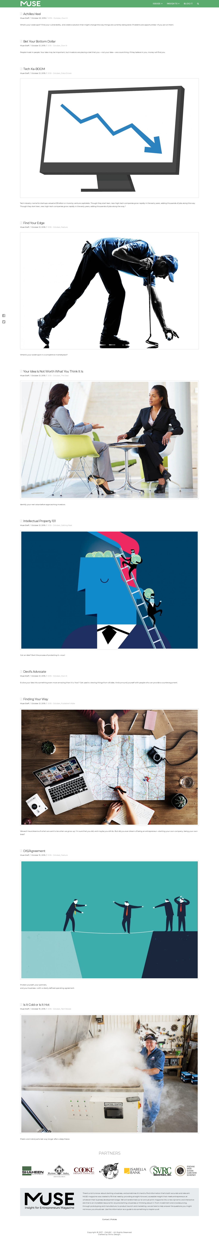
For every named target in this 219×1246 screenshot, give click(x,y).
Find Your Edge (34, 223)
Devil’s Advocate (34, 671)
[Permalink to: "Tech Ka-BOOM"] (109, 138)
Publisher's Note (68, 703)
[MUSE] (30, 4)
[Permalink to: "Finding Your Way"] (109, 767)
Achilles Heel (32, 14)
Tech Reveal (66, 1009)
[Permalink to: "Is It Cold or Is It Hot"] (109, 1073)
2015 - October (54, 18)
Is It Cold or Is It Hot (36, 1005)
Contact (106, 1219)
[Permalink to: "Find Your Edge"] (109, 290)
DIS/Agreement (34, 851)
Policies (114, 1219)
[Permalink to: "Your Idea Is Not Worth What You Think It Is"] (109, 440)
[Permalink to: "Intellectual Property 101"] (109, 590)
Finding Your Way (35, 699)
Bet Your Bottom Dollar (39, 41)
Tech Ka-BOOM (34, 69)
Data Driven (66, 73)
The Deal (65, 375)
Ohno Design (114, 1234)
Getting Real (66, 525)
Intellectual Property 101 (39, 521)
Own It (65, 18)
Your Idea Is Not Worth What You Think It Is (53, 371)
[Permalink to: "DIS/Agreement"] (109, 919)
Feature (64, 227)
